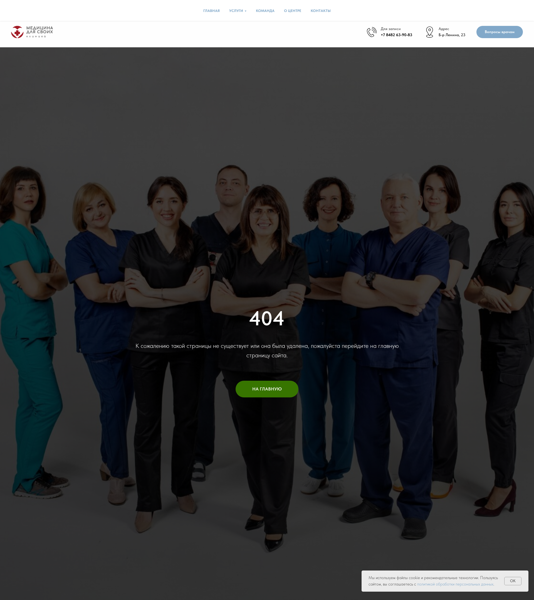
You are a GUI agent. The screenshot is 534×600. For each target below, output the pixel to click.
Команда (265, 11)
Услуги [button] (236, 11)
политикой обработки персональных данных (455, 584)
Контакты (321, 11)
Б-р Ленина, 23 (452, 35)
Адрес (444, 28)
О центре (292, 11)
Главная (211, 11)
